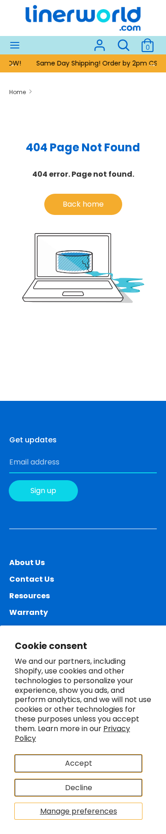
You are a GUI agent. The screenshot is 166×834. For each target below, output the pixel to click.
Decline (78, 787)
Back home (83, 204)
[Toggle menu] (14, 45)
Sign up (43, 490)
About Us (27, 562)
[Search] (123, 41)
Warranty (28, 612)
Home (17, 92)
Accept (78, 763)
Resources (29, 595)
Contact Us (31, 579)
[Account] (99, 41)
